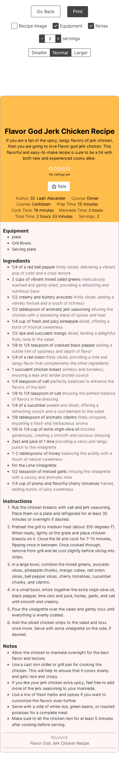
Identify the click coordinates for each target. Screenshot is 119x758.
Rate (61, 186)
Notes (101, 26)
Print (77, 11)
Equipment (71, 26)
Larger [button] (81, 52)
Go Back (46, 11)
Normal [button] (60, 52)
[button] (50, 168)
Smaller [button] (39, 52)
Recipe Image (33, 26)
